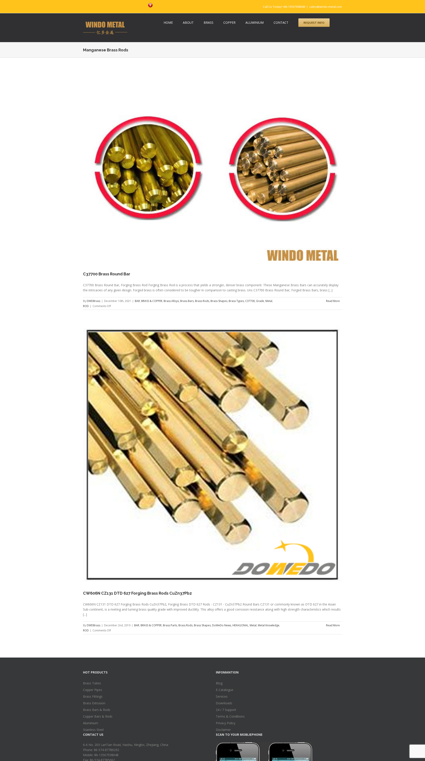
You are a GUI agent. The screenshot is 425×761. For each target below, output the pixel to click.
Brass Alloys (171, 301)
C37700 (250, 301)
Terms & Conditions (230, 716)
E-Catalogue (224, 690)
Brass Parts (170, 625)
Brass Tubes (92, 683)
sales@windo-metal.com (325, 7)
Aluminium (90, 723)
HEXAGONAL (240, 625)
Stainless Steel (93, 730)
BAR (137, 301)
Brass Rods (202, 301)
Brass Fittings (92, 696)
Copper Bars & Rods (97, 716)
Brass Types (236, 301)
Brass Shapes (219, 301)
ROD (86, 306)
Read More (333, 301)
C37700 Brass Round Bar (106, 274)
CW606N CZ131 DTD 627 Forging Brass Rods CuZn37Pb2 (137, 593)
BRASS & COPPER (151, 301)
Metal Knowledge (268, 625)
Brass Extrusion (94, 703)
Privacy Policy (225, 723)
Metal (268, 301)
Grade (260, 301)
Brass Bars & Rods (96, 710)
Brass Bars (187, 301)
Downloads (224, 703)
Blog (219, 683)
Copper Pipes (92, 690)
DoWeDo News (221, 625)
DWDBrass (93, 301)
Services (222, 696)
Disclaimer (223, 730)
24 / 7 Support (226, 710)
